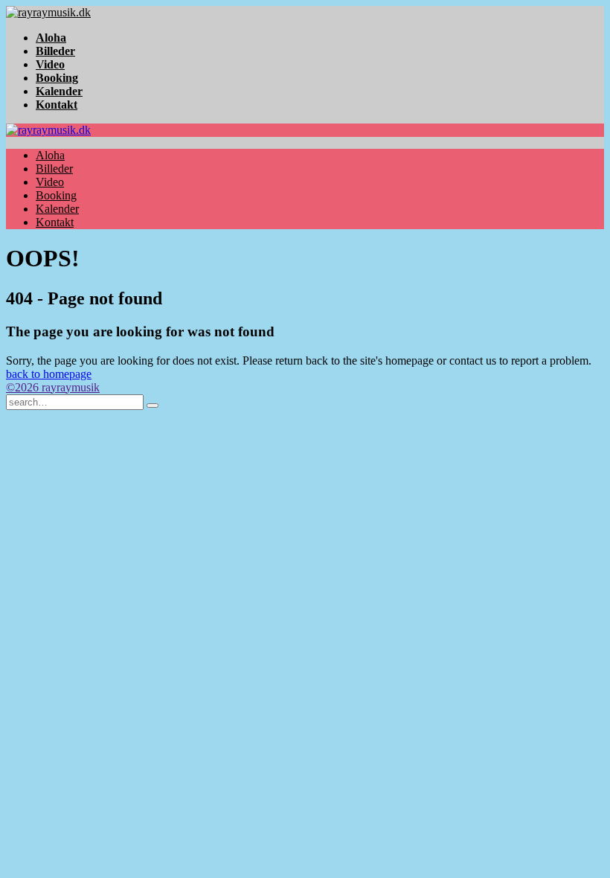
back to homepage (49, 374)
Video (50, 64)
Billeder (55, 51)
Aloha (51, 37)
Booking (57, 77)
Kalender (59, 91)
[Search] (152, 405)
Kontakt (56, 104)
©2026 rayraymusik (53, 387)
